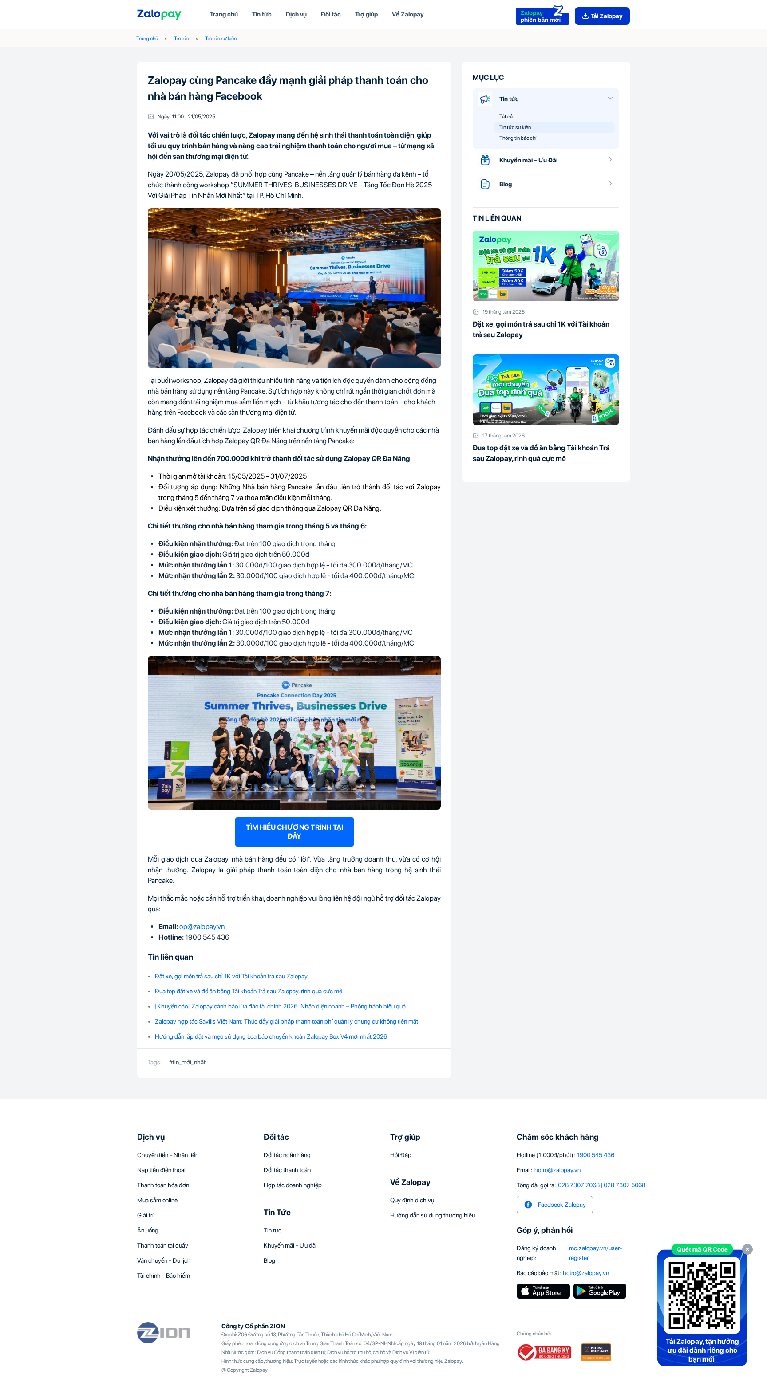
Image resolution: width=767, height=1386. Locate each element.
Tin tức (181, 38)
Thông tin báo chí (517, 138)
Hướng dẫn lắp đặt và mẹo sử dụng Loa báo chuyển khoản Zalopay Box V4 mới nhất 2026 (271, 1036)
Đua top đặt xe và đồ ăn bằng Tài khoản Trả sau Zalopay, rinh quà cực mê (248, 991)
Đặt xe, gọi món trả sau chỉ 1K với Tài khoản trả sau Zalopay (231, 976)
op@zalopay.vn (202, 926)
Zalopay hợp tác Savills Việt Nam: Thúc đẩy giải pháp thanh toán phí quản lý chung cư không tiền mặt (286, 1021)
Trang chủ (147, 38)
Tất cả (506, 117)
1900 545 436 (595, 1154)
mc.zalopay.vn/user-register (595, 1252)
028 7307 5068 (624, 1185)
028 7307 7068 (579, 1185)
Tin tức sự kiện (221, 38)
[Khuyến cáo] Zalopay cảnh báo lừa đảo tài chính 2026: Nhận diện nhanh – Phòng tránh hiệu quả (280, 1006)
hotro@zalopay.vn (557, 1169)
